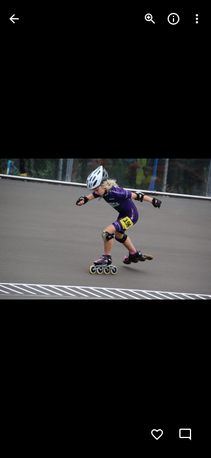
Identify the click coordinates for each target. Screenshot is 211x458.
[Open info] (173, 19)
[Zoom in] (150, 19)
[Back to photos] (14, 19)
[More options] (197, 19)
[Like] (157, 434)
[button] (32, 229)
